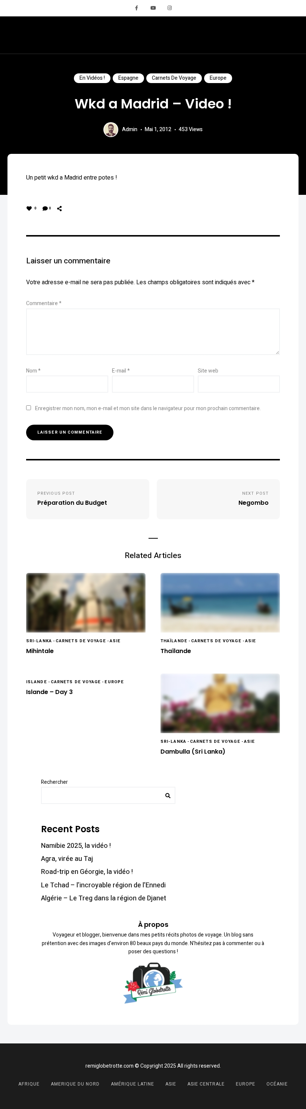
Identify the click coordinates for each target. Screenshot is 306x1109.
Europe (218, 78)
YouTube (153, 8)
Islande (36, 682)
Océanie (277, 1084)
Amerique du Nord (75, 1084)
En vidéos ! (92, 78)
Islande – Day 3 (49, 692)
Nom (33, 371)
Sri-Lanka (39, 641)
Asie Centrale (206, 1084)
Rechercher (54, 782)
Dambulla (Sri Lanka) (192, 752)
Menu (287, 35)
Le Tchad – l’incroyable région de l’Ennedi (103, 885)
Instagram (169, 8)
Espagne (128, 78)
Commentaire (44, 303)
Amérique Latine (132, 1084)
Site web (208, 371)
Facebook (136, 8)
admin (129, 129)
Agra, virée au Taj (67, 859)
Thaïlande (173, 641)
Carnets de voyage (174, 78)
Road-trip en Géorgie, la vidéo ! (87, 872)
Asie (115, 641)
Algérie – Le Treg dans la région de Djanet (103, 898)
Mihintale (40, 651)
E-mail (121, 371)
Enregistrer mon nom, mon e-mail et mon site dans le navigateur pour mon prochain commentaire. (148, 408)
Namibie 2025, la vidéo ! (76, 846)
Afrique (29, 1084)
